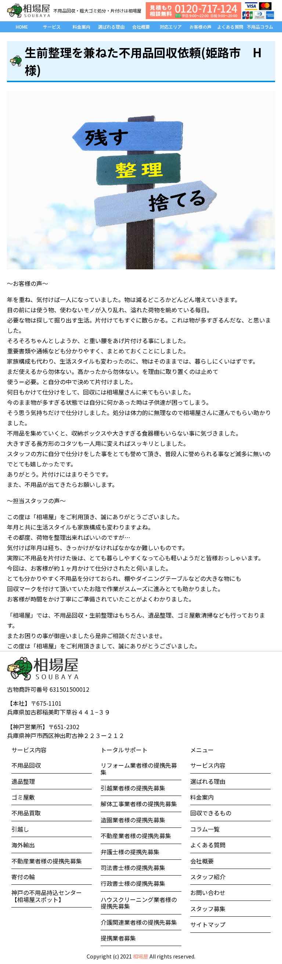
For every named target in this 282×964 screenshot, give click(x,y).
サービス (52, 26)
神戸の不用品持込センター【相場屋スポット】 (46, 895)
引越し (20, 829)
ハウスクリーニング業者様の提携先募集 (139, 902)
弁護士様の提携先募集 (130, 851)
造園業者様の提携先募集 (133, 819)
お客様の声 (200, 26)
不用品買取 (26, 812)
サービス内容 (207, 765)
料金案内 (81, 26)
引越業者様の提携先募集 (133, 787)
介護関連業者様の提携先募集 (139, 922)
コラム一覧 (205, 829)
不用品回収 (26, 765)
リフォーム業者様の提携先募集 (139, 768)
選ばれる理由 (111, 26)
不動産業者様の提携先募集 (46, 860)
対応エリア (171, 26)
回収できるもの (210, 812)
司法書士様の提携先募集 (133, 867)
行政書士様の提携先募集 (133, 883)
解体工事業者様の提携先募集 (139, 803)
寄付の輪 (23, 876)
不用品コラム (260, 26)
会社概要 (141, 26)
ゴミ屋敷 (23, 797)
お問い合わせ (207, 892)
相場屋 (140, 956)
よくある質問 (230, 26)
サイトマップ (207, 924)
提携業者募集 (118, 938)
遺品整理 (23, 781)
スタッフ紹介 (207, 876)
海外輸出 (23, 844)
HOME (22, 26)
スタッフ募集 (207, 908)
